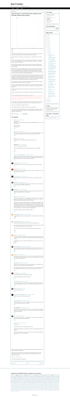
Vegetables (49, 378)
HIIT (49, 381)
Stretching (13, 386)
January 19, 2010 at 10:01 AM (22, 189)
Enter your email (49, 16)
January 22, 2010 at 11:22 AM (21, 323)
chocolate (44, 384)
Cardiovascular (40, 381)
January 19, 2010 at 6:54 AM (19, 138)
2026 (48, 34)
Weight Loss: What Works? (51, 95)
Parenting (43, 379)
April (49, 51)
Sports (58, 385)
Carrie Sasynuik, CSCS (17, 214)
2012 (48, 45)
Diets (16, 379)
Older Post (41, 363)
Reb (14, 315)
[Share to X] (25, 113)
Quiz (13, 380)
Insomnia (36, 385)
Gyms (38, 378)
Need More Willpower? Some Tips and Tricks (52, 85)
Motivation (47, 376)
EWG (57, 390)
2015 (48, 41)
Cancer (28, 377)
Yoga (32, 381)
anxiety (34, 382)
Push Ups (48, 387)
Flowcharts (18, 387)
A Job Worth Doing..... (51, 83)
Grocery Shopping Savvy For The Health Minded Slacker (52, 66)
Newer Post (14, 363)
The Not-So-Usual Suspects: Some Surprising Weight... (52, 68)
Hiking (26, 382)
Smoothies (54, 385)
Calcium (28, 385)
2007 (48, 101)
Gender (33, 384)
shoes (50, 382)
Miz (14, 119)
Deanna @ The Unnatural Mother (19, 294)
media (43, 380)
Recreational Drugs (53, 387)
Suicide (48, 390)
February (49, 52)
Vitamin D (56, 383)
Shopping (50, 383)
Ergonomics (32, 385)
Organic (25, 387)
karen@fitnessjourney (17, 246)
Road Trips (23, 377)
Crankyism (53, 386)
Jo (15, 113)
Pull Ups (44, 387)
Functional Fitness (28, 383)
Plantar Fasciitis (29, 387)
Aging (21, 378)
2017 (48, 38)
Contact (17, 8)
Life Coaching (42, 383)
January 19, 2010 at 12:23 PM (20, 235)
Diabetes (21, 383)
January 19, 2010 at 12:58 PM (25, 246)
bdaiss (15, 196)
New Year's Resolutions (24, 380)
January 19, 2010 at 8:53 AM (22, 176)
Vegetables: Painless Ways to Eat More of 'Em (52, 81)
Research (12, 377)
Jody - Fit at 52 (16, 281)
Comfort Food (45, 386)
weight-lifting (36, 386)
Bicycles (17, 378)
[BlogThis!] (24, 113)
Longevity (52, 379)
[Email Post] (21, 113)
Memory (57, 382)
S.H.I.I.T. (44, 390)
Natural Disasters (21, 390)
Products (39, 377)
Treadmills (22, 386)
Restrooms (14, 391)
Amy (14, 131)
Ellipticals (24, 384)
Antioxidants (24, 379)
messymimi (15, 273)
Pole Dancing (34, 387)
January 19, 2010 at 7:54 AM (28, 154)
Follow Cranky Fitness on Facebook (51, 117)
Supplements (14, 382)
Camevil (15, 169)
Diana (15, 235)
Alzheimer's (52, 384)
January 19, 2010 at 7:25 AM (22, 144)
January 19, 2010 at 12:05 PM (26, 214)
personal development (53, 377)
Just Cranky (17, 4)
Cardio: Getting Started (51, 91)
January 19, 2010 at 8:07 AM (23, 163)
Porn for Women (40, 387)
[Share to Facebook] (25, 113)
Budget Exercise (24, 385)
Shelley (15, 288)
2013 (48, 43)
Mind (17, 377)
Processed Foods (33, 390)
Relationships (13, 381)
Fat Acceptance (55, 380)
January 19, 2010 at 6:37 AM (20, 131)
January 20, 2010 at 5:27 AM (24, 307)
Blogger (37, 395)
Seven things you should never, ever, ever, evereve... (52, 62)
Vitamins (12, 384)
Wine (26, 386)
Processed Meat (39, 390)
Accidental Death (48, 380)
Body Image (18, 381)
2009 (48, 99)
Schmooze (50, 109)
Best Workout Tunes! (51, 69)
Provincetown (57, 379)
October (49, 48)
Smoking (51, 385)
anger (32, 386)
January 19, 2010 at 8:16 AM (21, 169)
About (22, 8)
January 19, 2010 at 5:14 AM (19, 119)
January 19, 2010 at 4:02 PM (23, 281)
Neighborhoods (43, 385)
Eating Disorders (13, 387)
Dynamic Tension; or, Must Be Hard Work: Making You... (52, 71)
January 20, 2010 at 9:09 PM (19, 315)
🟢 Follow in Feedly (49, 20)
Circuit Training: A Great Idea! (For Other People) (51, 60)
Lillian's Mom (16, 163)
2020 (48, 37)
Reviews (29, 379)
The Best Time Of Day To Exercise (51, 90)
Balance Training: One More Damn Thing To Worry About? (52, 74)
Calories (17, 383)
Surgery (58, 387)
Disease (17, 380)
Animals (25, 378)
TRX (17, 391)
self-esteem (48, 384)
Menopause (16, 390)
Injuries (48, 379)
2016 (48, 39)
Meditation (38, 379)
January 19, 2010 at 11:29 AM (20, 196)
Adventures (12, 379)
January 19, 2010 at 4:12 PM (20, 288)
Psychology (40, 384)
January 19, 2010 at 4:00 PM (22, 273)
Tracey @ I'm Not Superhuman (19, 154)
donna (15, 254)
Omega (22, 387)
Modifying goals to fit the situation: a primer (51, 93)
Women (29, 386)
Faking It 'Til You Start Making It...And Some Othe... (51, 87)
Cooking (50, 386)
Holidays (34, 377)
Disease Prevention (21, 382)
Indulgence (46, 382)
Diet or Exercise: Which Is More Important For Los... (52, 79)
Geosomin (15, 182)
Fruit (24, 383)
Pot (29, 390)
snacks (55, 390)
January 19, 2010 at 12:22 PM (24, 221)
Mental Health (55, 378)
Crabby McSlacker (17, 221)
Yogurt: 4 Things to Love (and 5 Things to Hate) (52, 64)
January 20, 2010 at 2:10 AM (24, 300)
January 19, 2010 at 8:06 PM (29, 294)
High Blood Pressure (36, 383)
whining (55, 375)
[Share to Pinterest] (26, 113)
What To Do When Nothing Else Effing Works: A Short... (51, 77)
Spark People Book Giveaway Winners (52, 97)
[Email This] (23, 113)
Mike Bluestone (16, 262)
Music (30, 382)
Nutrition (21, 376)
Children (42, 382)
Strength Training (43, 378)
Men (39, 385)
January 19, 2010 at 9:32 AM (21, 182)
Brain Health (13, 385)
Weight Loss (30, 376)
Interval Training (53, 381)
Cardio (35, 381)
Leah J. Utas (16, 176)
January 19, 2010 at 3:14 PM (23, 262)
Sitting (48, 385)
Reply (15, 128)
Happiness (33, 379)
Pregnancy (46, 383)
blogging (39, 376)
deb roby (15, 323)
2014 (48, 42)
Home (13, 8)
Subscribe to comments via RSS (16, 356)
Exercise (13, 376)
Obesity (12, 378)
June (49, 50)
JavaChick (15, 189)
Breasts (54, 382)
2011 (48, 46)
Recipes (30, 380)
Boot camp (40, 386)
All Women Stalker (17, 300)
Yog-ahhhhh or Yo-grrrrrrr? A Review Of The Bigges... (52, 58)
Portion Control (13, 383)
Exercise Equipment (32, 378)
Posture (12, 391)
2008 (48, 100)
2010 (48, 47)
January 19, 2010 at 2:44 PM (20, 254)
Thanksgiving (18, 386)
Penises (26, 390)
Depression (20, 384)
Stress (20, 379)
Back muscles (57, 384)
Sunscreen (51, 390)
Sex (58, 381)
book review (16, 384)
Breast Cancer (18, 385)
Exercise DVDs (24, 381)
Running (45, 377)
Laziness (36, 384)
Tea (53, 383)
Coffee (45, 381)
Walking (38, 380)
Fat (28, 381)
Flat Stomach (29, 384)
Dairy (57, 386)
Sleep (34, 380)
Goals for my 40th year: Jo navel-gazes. (51, 55)
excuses (38, 382)
